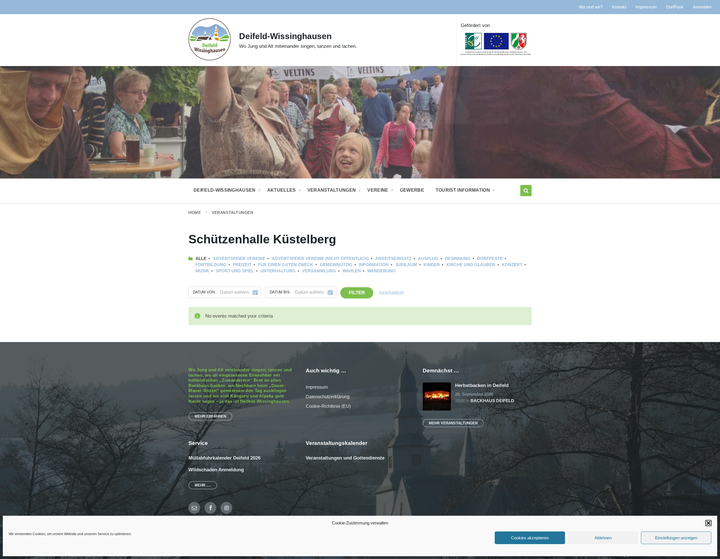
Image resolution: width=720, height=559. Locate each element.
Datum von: (204, 292)
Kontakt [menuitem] (619, 7)
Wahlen (352, 271)
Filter (357, 292)
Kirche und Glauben (470, 264)
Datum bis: (280, 292)
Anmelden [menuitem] (702, 7)
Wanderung (381, 271)
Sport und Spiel (235, 271)
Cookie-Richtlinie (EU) (328, 406)
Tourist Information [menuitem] (463, 190)
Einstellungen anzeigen (676, 537)
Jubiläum (406, 264)
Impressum (317, 387)
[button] (708, 523)
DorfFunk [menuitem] (674, 7)
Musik (202, 271)
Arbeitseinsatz (393, 258)
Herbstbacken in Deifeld (481, 385)
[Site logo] (209, 59)
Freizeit (242, 264)
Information (374, 264)
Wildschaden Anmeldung (216, 469)
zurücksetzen (391, 292)
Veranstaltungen (232, 212)
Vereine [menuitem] (377, 190)
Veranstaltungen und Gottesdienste (345, 458)
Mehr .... (203, 485)
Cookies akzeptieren (530, 537)
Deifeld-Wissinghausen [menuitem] (225, 190)
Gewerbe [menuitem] (412, 190)
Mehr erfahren (210, 416)
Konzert (512, 264)
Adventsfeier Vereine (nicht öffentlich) (320, 258)
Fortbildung (210, 264)
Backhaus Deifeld (492, 401)
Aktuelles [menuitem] (281, 190)
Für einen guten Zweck (285, 264)
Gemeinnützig (336, 264)
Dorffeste (490, 258)
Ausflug (428, 258)
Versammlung (319, 271)
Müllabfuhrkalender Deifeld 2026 (224, 458)
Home (194, 212)
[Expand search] (526, 190)
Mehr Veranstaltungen (453, 423)
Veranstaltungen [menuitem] (331, 190)
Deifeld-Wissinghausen (285, 36)
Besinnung (458, 258)
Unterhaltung (278, 271)
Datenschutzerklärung (328, 396)
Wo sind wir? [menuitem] (590, 7)
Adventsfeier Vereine (239, 258)
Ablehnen (603, 537)
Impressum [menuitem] (646, 7)
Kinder (432, 264)
